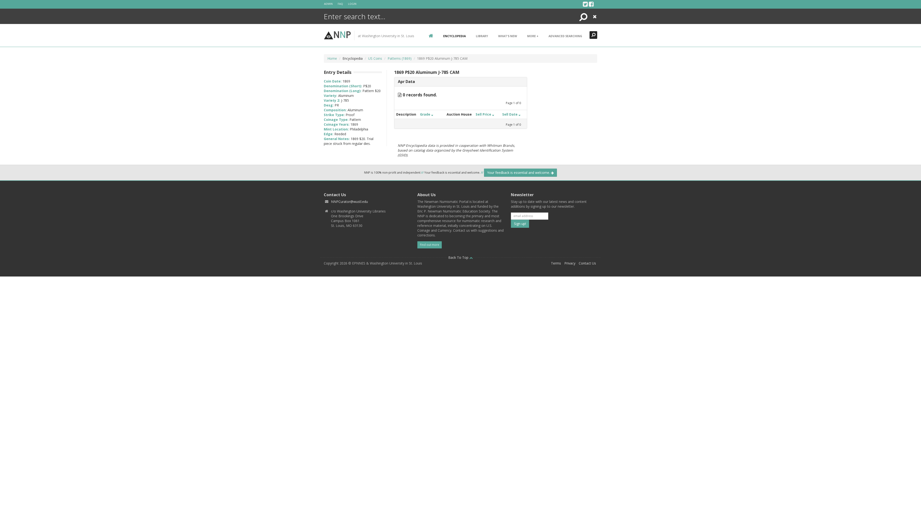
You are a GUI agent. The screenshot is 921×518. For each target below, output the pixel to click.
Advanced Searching (565, 36)
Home (332, 58)
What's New (507, 36)
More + (532, 36)
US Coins (375, 58)
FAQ (340, 4)
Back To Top (458, 257)
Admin (328, 4)
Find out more (429, 245)
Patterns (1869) (400, 58)
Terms (556, 263)
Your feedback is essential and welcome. (519, 172)
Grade (425, 114)
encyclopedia (454, 36)
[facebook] (591, 4)
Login (352, 4)
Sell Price (484, 114)
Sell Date (510, 114)
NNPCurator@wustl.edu (349, 201)
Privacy (569, 263)
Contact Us (587, 263)
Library (482, 36)
